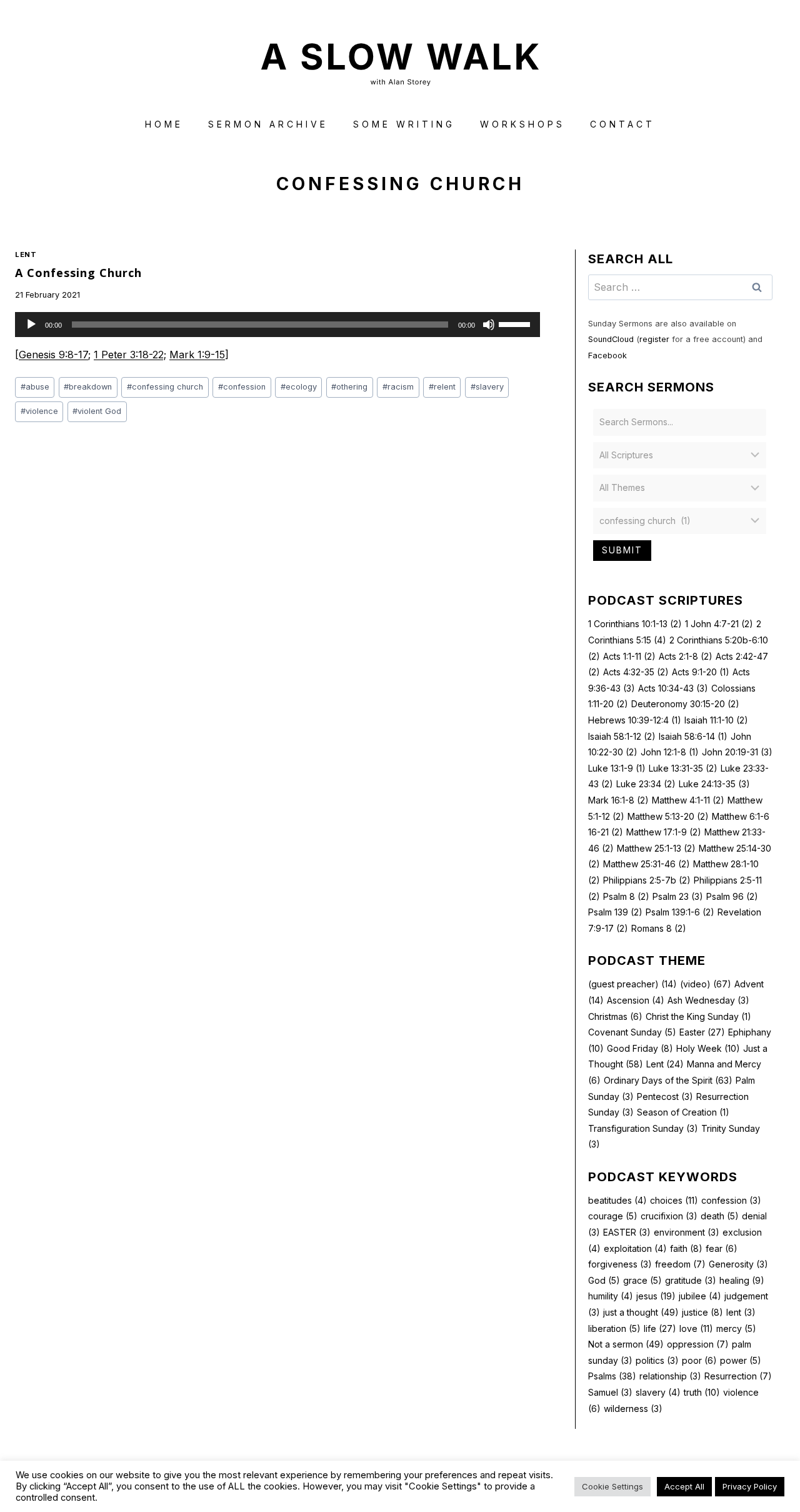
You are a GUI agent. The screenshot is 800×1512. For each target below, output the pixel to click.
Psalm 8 (626, 896)
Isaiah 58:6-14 (693, 736)
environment (686, 1232)
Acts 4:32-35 (636, 672)
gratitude (690, 1280)
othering (349, 386)
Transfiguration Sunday (643, 1128)
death (720, 1216)
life (660, 1328)
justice (702, 1312)
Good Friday (640, 1048)
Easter (702, 1032)
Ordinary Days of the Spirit (668, 1080)
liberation (614, 1328)
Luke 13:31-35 (683, 768)
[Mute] (488, 324)
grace (642, 1280)
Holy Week (708, 1048)
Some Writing (404, 124)
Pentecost (665, 1096)
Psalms (612, 1376)
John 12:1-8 (670, 752)
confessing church (165, 386)
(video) (705, 984)
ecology (299, 386)
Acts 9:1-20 (700, 672)
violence (39, 411)
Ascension (635, 1000)
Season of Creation (683, 1112)
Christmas (615, 1016)
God (604, 1280)
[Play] (31, 324)
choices (674, 1200)
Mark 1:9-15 (197, 354)
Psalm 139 (615, 912)
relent (442, 386)
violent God (96, 411)
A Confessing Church (78, 272)
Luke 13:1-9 (617, 768)
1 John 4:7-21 (719, 623)
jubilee (700, 1296)
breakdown (88, 386)
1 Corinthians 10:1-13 (635, 623)
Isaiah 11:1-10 (716, 720)
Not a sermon (626, 1344)
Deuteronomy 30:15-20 (685, 703)
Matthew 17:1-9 (663, 832)
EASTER (627, 1232)
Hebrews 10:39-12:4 (634, 720)
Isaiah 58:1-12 (622, 736)
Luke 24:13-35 (714, 784)
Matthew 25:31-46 (646, 864)
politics (657, 1360)
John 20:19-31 (737, 752)
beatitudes (617, 1200)
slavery (487, 386)
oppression (698, 1344)
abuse (35, 386)
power (740, 1360)
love (696, 1328)
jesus (656, 1296)
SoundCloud (611, 339)
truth (702, 1392)
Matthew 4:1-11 (688, 800)
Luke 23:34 (646, 784)
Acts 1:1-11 (629, 656)
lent (741, 1312)
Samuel (610, 1392)
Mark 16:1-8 (618, 800)
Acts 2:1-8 (685, 656)
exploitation (635, 1248)
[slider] (516, 323)
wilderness (633, 1408)
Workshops (522, 124)
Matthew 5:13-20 (668, 816)
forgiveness (620, 1264)
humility (610, 1296)
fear (722, 1248)
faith (686, 1248)
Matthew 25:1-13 (656, 848)
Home (164, 124)
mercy (736, 1328)
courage (613, 1216)
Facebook (607, 355)
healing (741, 1280)
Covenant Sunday (632, 1032)
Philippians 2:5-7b (647, 880)
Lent (25, 254)
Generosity (738, 1264)
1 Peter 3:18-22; (130, 354)
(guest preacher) (632, 984)
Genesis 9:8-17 (53, 354)
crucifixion (669, 1216)
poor (699, 1360)
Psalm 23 (677, 896)
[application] (277, 324)
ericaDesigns (447, 1479)
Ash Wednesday (708, 1000)
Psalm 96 (732, 896)
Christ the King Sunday (698, 1016)
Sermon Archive (268, 124)
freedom (680, 1264)
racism (398, 386)
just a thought (641, 1312)
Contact (622, 124)
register (654, 339)
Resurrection (738, 1376)
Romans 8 (658, 928)
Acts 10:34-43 (673, 688)
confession (242, 386)
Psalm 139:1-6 (680, 912)
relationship (670, 1376)
